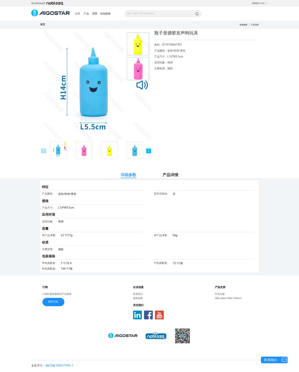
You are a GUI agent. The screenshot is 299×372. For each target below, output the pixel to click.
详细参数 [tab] (128, 174)
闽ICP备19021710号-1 (59, 365)
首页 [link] (42, 24)
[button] (148, 151)
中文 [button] (263, 3)
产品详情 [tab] (170, 174)
